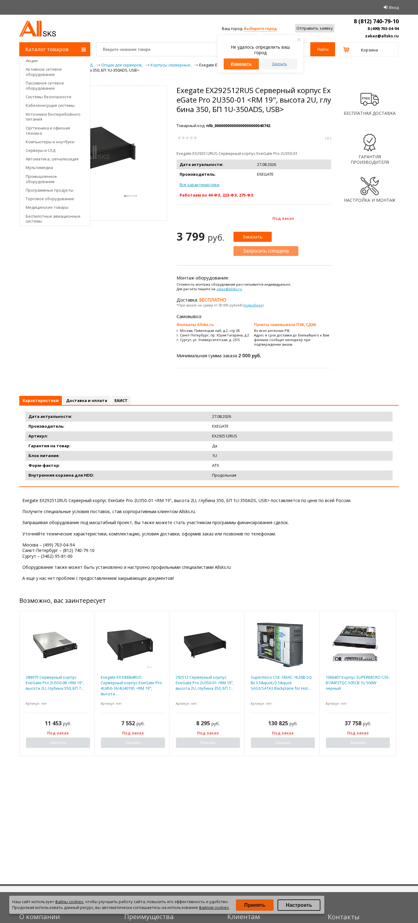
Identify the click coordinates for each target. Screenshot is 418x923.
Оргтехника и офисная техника (48, 130)
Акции (32, 60)
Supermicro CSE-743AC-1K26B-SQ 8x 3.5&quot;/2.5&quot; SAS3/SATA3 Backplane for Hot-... (281, 682)
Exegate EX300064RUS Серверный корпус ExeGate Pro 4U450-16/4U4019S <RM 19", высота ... (131, 685)
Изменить (241, 63)
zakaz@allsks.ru (382, 36)
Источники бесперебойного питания (53, 116)
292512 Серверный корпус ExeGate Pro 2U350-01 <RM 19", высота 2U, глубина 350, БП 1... (205, 682)
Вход (394, 7)
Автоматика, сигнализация (52, 159)
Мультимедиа (39, 167)
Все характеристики (199, 184)
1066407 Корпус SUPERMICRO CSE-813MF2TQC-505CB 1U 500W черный (358, 682)
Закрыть (279, 63)
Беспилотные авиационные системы (53, 218)
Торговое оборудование (50, 198)
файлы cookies (69, 901)
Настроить (299, 905)
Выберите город (260, 28)
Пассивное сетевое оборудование (45, 85)
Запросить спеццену (266, 250)
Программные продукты (49, 190)
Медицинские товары (47, 207)
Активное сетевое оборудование (44, 71)
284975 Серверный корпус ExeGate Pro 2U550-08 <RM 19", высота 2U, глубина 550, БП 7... (55, 682)
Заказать (253, 237)
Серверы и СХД (40, 150)
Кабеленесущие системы (50, 105)
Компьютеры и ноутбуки (50, 141)
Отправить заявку (315, 28)
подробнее (253, 305)
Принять (254, 905)
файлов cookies (214, 907)
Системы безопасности (48, 96)
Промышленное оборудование (41, 179)
